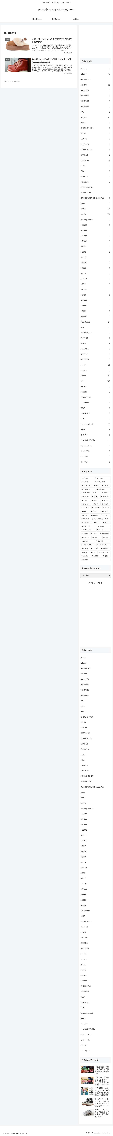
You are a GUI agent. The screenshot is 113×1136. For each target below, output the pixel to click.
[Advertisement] (95, 40)
